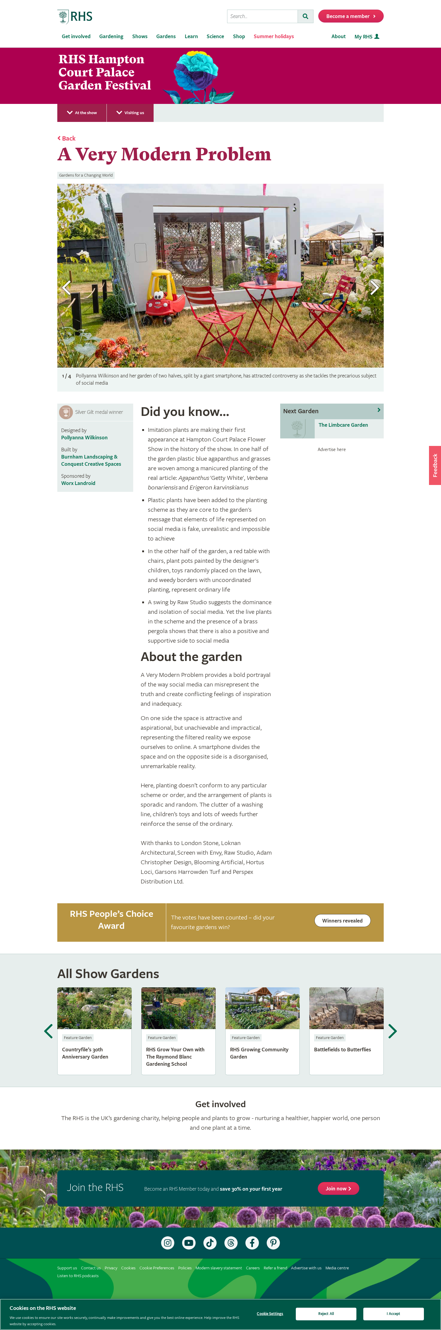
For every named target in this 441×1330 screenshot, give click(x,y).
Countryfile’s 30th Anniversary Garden (94, 1031)
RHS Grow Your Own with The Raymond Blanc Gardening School (178, 1031)
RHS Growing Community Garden (262, 1031)
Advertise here (332, 449)
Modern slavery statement (219, 1268)
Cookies (128, 1268)
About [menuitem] (339, 36)
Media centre (337, 1268)
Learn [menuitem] (191, 36)
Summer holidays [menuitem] (274, 36)
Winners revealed (342, 921)
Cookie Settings (270, 1314)
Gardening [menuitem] (111, 36)
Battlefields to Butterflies (346, 1031)
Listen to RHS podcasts (78, 1275)
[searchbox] (262, 16)
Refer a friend (275, 1268)
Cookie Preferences (157, 1268)
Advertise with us (306, 1268)
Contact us (91, 1268)
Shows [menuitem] (140, 36)
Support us (67, 1268)
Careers (253, 1268)
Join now (336, 1189)
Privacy (111, 1268)
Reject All (326, 1314)
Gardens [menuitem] (166, 36)
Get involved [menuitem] (76, 36)
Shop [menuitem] (239, 36)
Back (69, 139)
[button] (435, 465)
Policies (185, 1268)
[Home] (75, 17)
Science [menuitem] (215, 36)
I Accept (393, 1314)
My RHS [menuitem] (364, 37)
